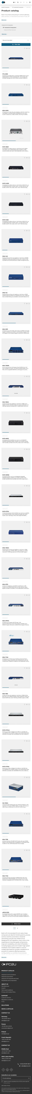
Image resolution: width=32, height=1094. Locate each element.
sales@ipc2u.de (5, 1020)
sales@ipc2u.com (5, 1060)
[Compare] (26, 48)
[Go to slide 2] (12, 286)
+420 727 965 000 (6, 1039)
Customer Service (6, 997)
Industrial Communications (8, 974)
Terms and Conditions (7, 990)
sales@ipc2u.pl (5, 1033)
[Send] (29, 1078)
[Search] (17, 2)
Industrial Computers (7, 25)
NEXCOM (5, 71)
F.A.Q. (2, 1001)
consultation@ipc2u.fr (7, 1028)
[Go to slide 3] (19, 286)
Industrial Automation (7, 976)
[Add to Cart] (29, 48)
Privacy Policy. (7, 1082)
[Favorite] (24, 48)
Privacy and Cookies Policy (8, 992)
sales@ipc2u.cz (5, 1041)
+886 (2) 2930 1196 (6, 1058)
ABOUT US (4, 984)
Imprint (3, 988)
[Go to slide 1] (5, 286)
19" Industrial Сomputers (9, 27)
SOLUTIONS (5, 1005)
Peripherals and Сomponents (9, 980)
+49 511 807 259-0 (5, 1018)
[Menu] (30, 2)
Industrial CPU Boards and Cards (10, 978)
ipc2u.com (21, 1090)
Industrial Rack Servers (10, 30)
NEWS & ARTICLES (7, 1009)
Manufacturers (5, 986)
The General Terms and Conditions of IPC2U (10, 1090)
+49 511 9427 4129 (5, 1051)
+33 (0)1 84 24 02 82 (6, 1026)
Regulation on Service (7, 999)
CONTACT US (5, 1013)
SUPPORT (4, 995)
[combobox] (16, 40)
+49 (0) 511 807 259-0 (25, 1063)
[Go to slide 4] (26, 286)
